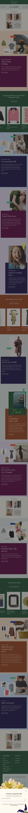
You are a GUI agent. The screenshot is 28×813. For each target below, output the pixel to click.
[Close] (26, 791)
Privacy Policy (21, 804)
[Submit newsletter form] (25, 800)
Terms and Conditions (14, 805)
